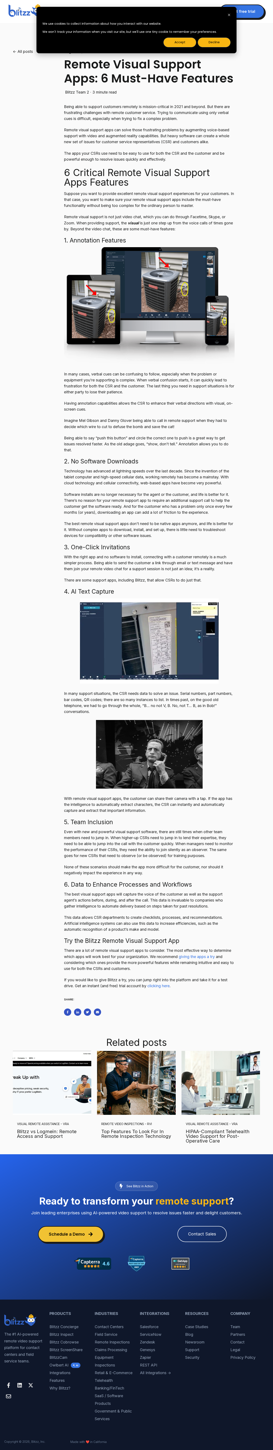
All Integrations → (155, 1373)
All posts (25, 51)
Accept (179, 42)
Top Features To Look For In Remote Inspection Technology (136, 1134)
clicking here (158, 986)
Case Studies (196, 1326)
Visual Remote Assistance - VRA (43, 1124)
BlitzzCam (58, 1357)
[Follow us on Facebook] (8, 1385)
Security (192, 1357)
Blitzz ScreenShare (66, 1350)
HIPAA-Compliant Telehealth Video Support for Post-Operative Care (218, 1136)
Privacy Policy (243, 1357)
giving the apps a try (197, 956)
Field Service (106, 1334)
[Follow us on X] (30, 1385)
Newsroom (195, 1342)
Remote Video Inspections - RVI (126, 1124)
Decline (214, 42)
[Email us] (8, 1396)
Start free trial (242, 11)
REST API (148, 1365)
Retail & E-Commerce (113, 1373)
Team (235, 1326)
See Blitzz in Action (139, 1186)
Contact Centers (109, 1326)
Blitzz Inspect (61, 1334)
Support (192, 1350)
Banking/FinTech (109, 1388)
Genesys (147, 1350)
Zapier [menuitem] (145, 1357)
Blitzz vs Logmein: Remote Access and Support (47, 1134)
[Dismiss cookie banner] (229, 15)
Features (57, 1380)
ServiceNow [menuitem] (150, 1334)
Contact (237, 1342)
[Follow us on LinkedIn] (19, 1385)
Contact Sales (202, 1233)
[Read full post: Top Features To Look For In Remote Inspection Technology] (136, 1083)
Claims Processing (111, 1350)
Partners (237, 1334)
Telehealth (104, 1380)
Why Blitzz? (59, 1388)
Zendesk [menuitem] (147, 1342)
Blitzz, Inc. (38, 1441)
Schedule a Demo (67, 1234)
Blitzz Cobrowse (64, 1342)
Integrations (59, 1373)
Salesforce (149, 1326)
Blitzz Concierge (63, 1326)
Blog (189, 1334)
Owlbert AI (63, 1365)
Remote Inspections (112, 1342)
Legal (235, 1350)
